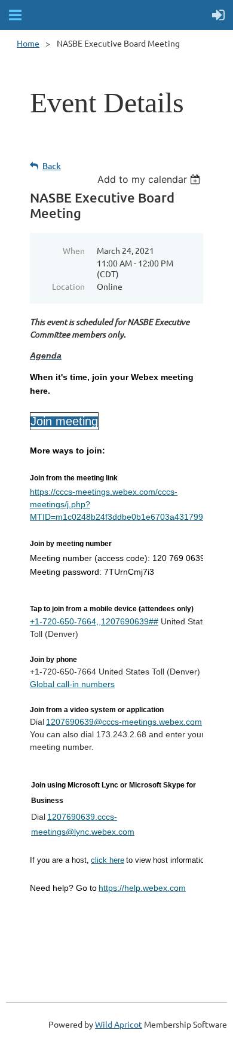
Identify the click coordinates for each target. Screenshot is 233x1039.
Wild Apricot (118, 1024)
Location (68, 286)
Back (51, 165)
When (74, 250)
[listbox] (150, 179)
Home (28, 43)
